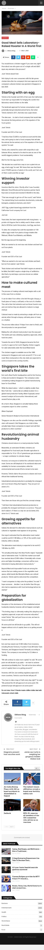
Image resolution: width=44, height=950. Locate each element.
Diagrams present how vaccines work (12, 753)
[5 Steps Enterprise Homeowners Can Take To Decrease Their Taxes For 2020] (6, 860)
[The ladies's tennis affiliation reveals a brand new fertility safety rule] (31, 779)
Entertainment (6, 908)
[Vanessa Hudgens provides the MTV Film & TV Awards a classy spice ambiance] (6, 879)
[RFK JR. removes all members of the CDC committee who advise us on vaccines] (31, 805)
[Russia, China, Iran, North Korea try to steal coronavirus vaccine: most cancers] (6, 888)
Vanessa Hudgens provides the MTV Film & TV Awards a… (26, 878)
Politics (4, 916)
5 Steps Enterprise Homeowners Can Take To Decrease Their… (25, 859)
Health (4, 912)
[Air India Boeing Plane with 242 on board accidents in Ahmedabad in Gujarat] (12, 779)
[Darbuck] (12, 805)
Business (5, 38)
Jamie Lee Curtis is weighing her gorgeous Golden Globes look (32, 755)
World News (6, 921)
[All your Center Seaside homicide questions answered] (6, 869)
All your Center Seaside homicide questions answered (25, 868)
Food (3, 930)
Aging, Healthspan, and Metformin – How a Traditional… (26, 850)
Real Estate (5, 925)
